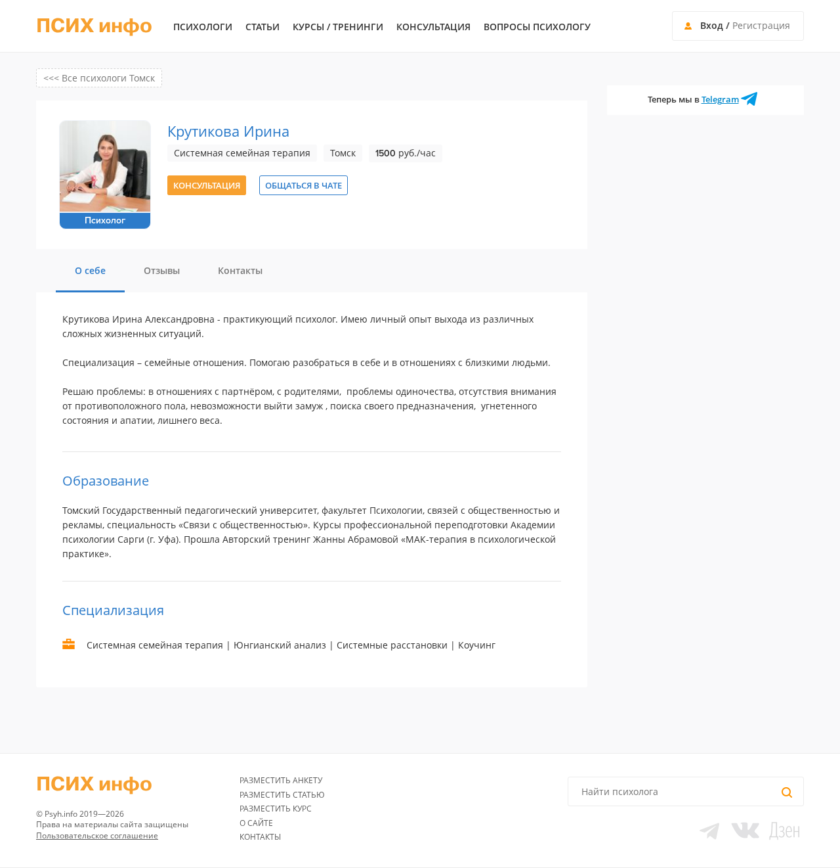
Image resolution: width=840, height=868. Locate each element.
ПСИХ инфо (94, 26)
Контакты (260, 836)
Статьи (262, 27)
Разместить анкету (281, 780)
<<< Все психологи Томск (99, 78)
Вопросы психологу (537, 27)
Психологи (202, 27)
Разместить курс (276, 808)
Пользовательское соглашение (97, 835)
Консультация (433, 27)
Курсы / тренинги (338, 27)
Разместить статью (282, 794)
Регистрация (761, 25)
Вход (711, 25)
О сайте (256, 823)
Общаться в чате (303, 185)
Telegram (720, 99)
